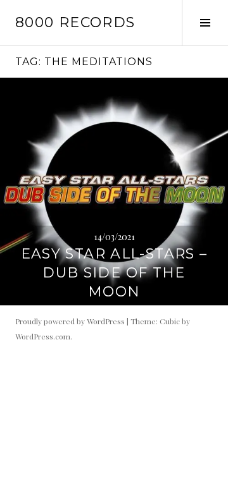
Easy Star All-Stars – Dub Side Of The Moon (114, 272)
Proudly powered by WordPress (70, 321)
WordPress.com (42, 336)
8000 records (75, 22)
